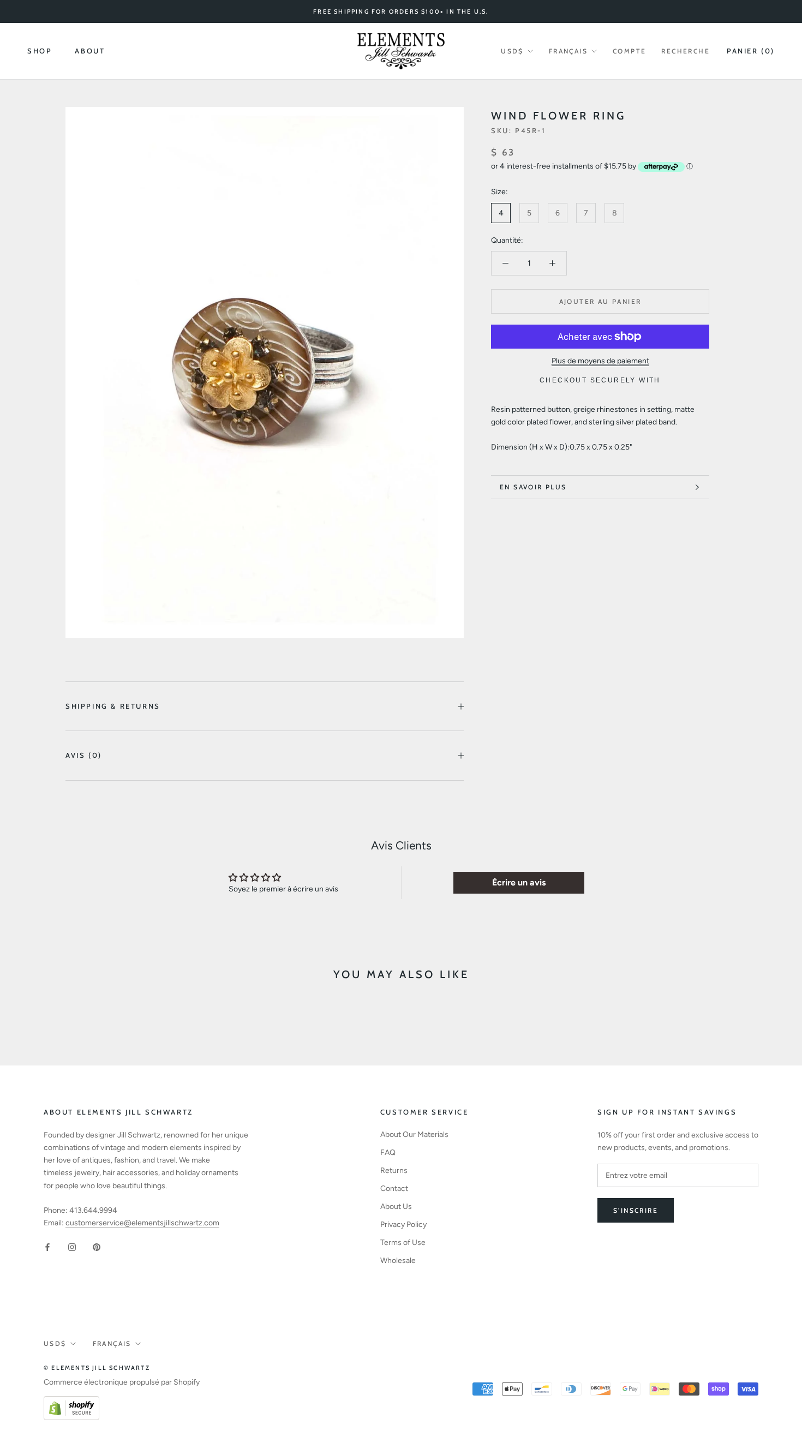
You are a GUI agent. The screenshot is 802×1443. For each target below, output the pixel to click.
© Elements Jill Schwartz (97, 1368)
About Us (396, 1206)
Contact (394, 1188)
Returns (394, 1170)
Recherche (685, 51)
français (568, 51)
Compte (629, 51)
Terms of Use (403, 1242)
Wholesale (398, 1260)
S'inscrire (635, 1210)
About (90, 50)
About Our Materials (414, 1134)
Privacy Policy (403, 1224)
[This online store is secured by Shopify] (71, 1402)
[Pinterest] (96, 1246)
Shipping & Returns (112, 706)
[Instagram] (72, 1246)
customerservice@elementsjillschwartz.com (142, 1223)
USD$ (512, 51)
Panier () (751, 50)
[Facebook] (47, 1246)
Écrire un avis (519, 882)
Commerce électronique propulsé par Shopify (122, 1382)
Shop (39, 50)
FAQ (388, 1152)
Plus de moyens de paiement (600, 361)
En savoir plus (533, 487)
